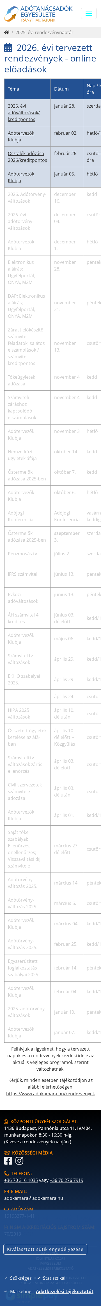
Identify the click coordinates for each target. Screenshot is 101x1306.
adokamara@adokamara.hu (33, 1198)
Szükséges (21, 1278)
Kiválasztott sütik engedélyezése (45, 1249)
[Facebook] (8, 1162)
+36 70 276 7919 (66, 1180)
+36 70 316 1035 (21, 1180)
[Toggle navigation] (89, 13)
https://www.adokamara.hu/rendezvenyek (50, 1094)
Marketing (20, 1291)
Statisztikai (54, 1278)
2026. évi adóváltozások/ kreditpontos (24, 112)
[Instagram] (19, 1162)
